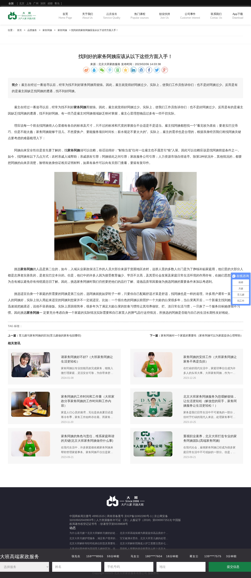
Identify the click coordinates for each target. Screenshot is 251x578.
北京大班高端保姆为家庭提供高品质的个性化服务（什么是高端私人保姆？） (145, 533)
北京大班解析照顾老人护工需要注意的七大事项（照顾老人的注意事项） (145, 543)
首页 (65, 15)
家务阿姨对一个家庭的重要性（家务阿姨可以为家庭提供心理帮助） (202, 335)
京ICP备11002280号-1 (138, 516)
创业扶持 (164, 15)
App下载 (237, 15)
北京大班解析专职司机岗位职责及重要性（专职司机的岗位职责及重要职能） (94, 543)
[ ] (35, 3)
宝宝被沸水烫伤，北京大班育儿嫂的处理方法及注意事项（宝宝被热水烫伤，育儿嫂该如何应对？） (145, 538)
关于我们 (87, 15)
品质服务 (111, 15)
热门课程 (140, 15)
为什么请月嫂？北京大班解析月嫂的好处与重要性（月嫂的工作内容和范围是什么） (94, 533)
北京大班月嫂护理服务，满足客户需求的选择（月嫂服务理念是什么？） (94, 538)
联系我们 (216, 15)
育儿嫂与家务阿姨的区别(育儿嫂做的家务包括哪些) (50, 335)
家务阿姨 (47, 30)
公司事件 (190, 15)
